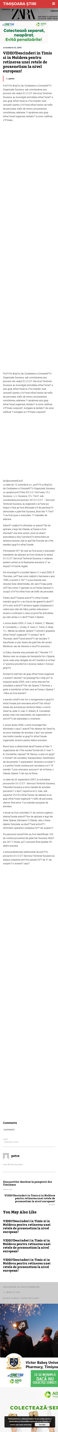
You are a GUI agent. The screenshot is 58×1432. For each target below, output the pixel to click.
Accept (42, 1424)
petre (11, 78)
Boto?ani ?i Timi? (11, 1142)
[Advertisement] (29, 247)
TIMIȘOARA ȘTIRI (19, 3)
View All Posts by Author (13, 1165)
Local (5, 1139)
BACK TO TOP (13, 1292)
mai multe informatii (23, 1424)
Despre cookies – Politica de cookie (21, 1298)
